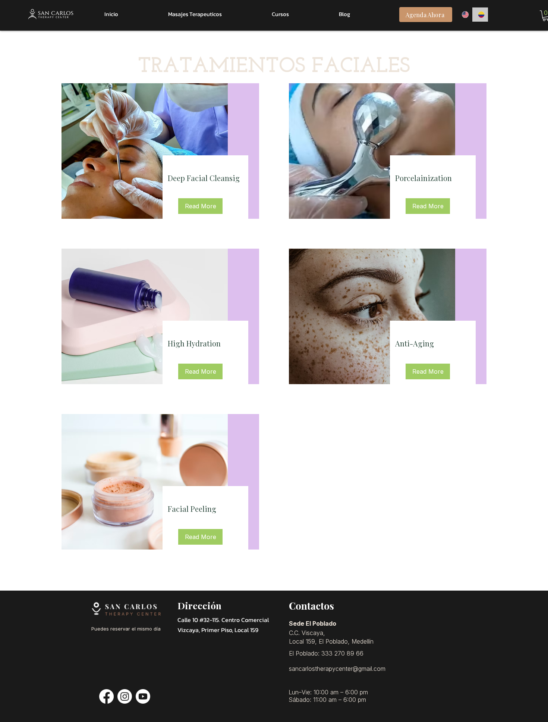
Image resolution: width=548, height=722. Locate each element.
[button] (200, 206)
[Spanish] (480, 14)
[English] (464, 14)
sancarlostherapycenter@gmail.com (337, 668)
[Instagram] (124, 696)
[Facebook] (106, 696)
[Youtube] (143, 696)
